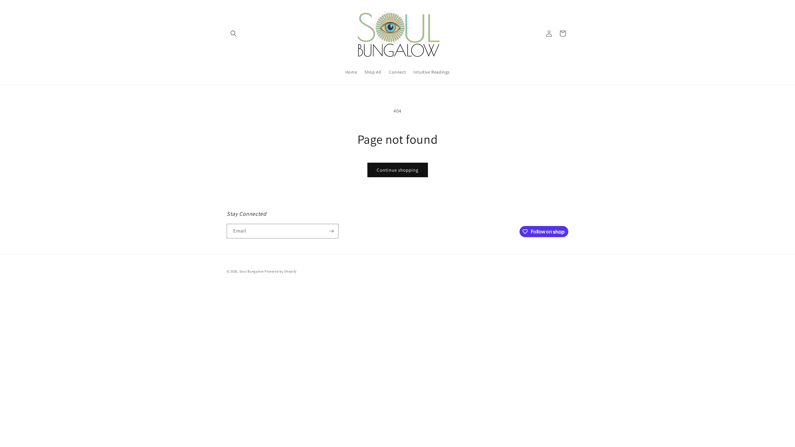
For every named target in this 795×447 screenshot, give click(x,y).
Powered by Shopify (281, 271)
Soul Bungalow (251, 271)
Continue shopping (398, 170)
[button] (233, 33)
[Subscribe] (331, 231)
